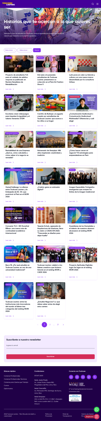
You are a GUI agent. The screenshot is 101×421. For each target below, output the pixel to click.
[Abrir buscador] (93, 4)
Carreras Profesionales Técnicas (15, 379)
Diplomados (8, 388)
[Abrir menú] (97, 4)
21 (58, 325)
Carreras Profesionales (12, 376)
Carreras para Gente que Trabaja (16, 382)
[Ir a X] (95, 377)
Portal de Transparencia (67, 415)
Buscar (37, 50)
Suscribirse (50, 356)
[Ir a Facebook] (71, 377)
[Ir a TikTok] (89, 377)
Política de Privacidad (48, 415)
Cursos (6, 385)
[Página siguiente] (63, 324)
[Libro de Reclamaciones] (83, 397)
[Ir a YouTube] (83, 377)
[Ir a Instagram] (77, 377)
